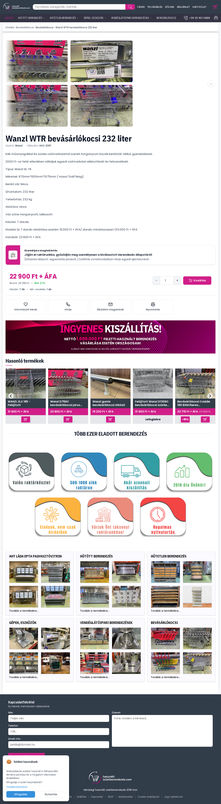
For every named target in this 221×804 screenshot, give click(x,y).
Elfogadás (20, 794)
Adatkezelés (125, 796)
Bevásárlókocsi (166, 17)
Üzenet (116, 712)
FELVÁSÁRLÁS (155, 7)
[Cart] (215, 7)
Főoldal (10, 27)
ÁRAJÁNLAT (183, 7)
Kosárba (200, 280)
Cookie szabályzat (148, 796)
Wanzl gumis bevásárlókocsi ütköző (109, 403)
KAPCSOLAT (199, 7)
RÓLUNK (169, 7)
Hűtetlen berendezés (63, 17)
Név (10, 712)
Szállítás (81, 796)
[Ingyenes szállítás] (110, 337)
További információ (16, 786)
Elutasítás (51, 794)
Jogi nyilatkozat (173, 796)
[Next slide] (210, 396)
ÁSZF (110, 796)
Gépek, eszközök (94, 17)
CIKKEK (141, 7)
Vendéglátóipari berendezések (130, 17)
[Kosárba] (26, 419)
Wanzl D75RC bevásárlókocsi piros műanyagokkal (65, 403)
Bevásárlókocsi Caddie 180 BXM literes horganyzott (193, 403)
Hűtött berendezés (30, 17)
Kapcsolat (97, 796)
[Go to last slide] (11, 396)
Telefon (13, 725)
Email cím (14, 739)
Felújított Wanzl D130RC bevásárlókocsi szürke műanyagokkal (152, 403)
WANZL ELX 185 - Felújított (19, 403)
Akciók (9, 17)
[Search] (130, 7)
